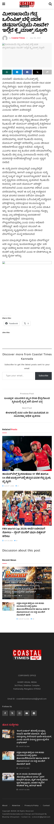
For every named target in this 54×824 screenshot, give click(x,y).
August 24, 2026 (23, 619)
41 (16, 540)
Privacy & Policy (31, 805)
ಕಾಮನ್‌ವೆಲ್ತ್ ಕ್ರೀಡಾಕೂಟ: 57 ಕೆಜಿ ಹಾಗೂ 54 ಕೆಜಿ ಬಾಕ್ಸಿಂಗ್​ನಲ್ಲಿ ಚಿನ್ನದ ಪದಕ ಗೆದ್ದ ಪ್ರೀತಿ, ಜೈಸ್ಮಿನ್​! (26, 478)
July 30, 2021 (35, 38)
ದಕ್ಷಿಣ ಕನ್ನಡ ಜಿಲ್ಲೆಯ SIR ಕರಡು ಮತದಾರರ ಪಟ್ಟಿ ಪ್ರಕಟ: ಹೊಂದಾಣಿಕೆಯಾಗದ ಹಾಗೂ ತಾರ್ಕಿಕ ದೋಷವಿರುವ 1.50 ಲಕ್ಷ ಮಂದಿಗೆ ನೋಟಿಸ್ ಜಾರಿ (32, 609)
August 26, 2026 (11, 596)
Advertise (16, 805)
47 (21, 596)
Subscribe (43, 376)
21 (18, 486)
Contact (46, 805)
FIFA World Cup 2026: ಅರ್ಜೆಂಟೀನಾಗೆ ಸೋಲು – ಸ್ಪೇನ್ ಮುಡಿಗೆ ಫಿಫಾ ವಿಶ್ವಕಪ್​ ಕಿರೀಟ (23, 533)
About (5, 805)
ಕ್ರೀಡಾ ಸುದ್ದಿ (9, 468)
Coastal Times (18, 38)
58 (33, 619)
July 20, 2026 (8, 540)
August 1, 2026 (9, 486)
